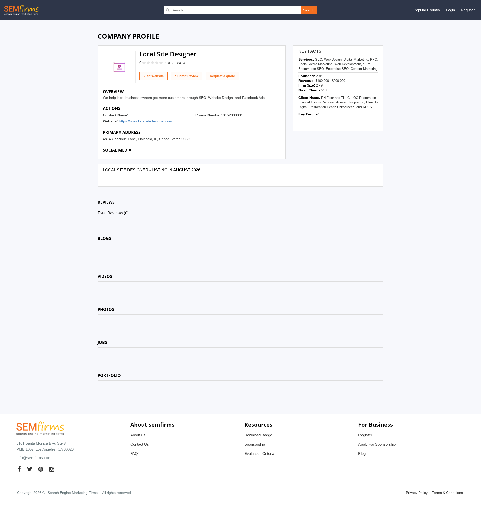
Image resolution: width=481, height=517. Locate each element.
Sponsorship (254, 444)
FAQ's (135, 453)
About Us (138, 435)
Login (450, 10)
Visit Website (153, 76)
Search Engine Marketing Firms (73, 493)
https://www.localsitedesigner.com (145, 121)
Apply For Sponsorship (377, 444)
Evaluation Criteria (259, 453)
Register (468, 10)
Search (308, 10)
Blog (362, 453)
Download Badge (258, 435)
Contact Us (139, 444)
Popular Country (427, 10)
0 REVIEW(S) (174, 63)
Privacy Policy (417, 493)
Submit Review (186, 76)
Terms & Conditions (447, 493)
